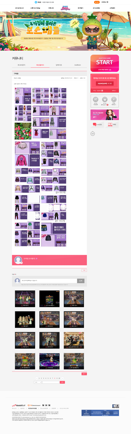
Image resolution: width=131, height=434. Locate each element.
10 (59, 378)
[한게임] (27, 2)
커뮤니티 (51, 8)
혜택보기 (114, 90)
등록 (80, 281)
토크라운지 (21, 65)
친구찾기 (80, 8)
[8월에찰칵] (26, 305)
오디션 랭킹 (96, 8)
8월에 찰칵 (74, 305)
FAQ (112, 124)
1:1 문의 (97, 124)
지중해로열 (50, 367)
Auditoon (77, 65)
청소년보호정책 (44, 408)
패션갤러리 (40, 65)
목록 (84, 270)
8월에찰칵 (25, 326)
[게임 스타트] (104, 61)
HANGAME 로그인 (105, 83)
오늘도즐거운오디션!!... (75, 347)
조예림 (19, 78)
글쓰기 (84, 373)
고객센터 (112, 8)
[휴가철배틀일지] (50, 305)
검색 (62, 382)
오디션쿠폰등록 (95, 104)
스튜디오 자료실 (35, 8)
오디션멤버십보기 (103, 104)
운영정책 (54, 408)
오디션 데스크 (19, 8)
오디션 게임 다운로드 (104, 69)
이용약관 (22, 408)
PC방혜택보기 (114, 104)
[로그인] (97, 2)
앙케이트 (59, 65)
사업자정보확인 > (54, 413)
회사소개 (14, 408)
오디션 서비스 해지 (64, 408)
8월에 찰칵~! (75, 326)
